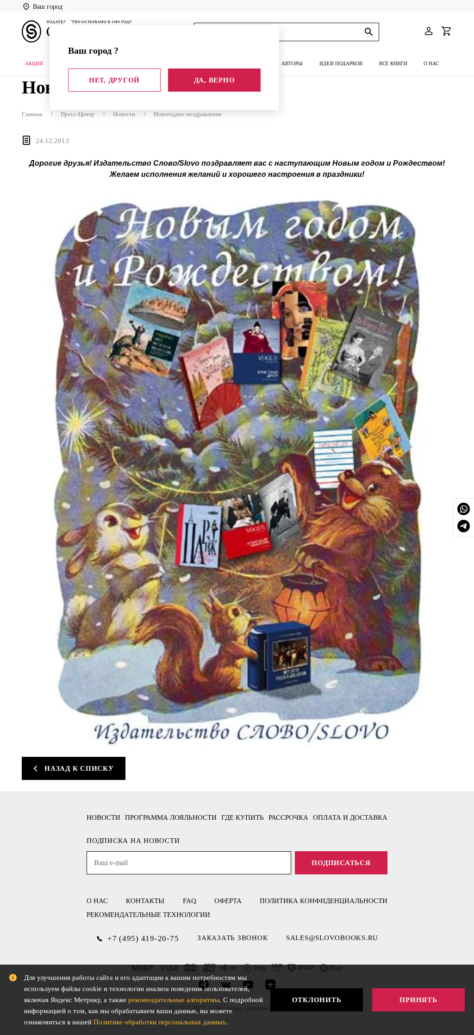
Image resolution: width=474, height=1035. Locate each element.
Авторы (292, 63)
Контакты (145, 900)
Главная (32, 114)
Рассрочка (288, 817)
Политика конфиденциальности (323, 900)
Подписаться (341, 863)
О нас (431, 63)
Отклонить (317, 1000)
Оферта (228, 900)
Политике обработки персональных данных (160, 1022)
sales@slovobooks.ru (332, 937)
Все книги (393, 63)
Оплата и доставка (350, 817)
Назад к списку (79, 768)
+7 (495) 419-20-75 (143, 938)
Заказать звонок (232, 937)
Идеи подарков (340, 63)
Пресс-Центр (77, 114)
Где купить (242, 817)
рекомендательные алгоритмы (173, 1000)
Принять (418, 1000)
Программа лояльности (171, 817)
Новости (124, 114)
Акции (34, 63)
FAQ (189, 900)
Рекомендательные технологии (148, 914)
